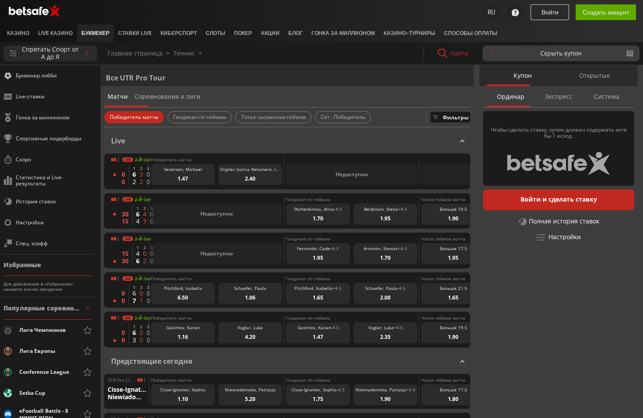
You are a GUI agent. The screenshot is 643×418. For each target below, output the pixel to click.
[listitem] (18, 33)
